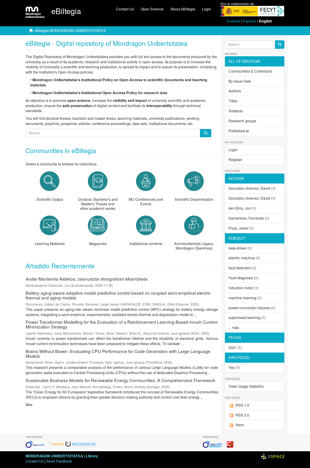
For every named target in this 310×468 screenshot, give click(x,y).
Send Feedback (59, 461)
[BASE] (56, 444)
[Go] (279, 44)
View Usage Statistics (246, 386)
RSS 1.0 (242, 405)
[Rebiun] (230, 444)
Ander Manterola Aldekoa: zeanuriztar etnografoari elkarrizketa (87, 279)
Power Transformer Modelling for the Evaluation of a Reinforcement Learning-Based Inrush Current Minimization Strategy (121, 324)
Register (235, 159)
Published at (239, 130)
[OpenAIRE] (36, 444)
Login (233, 149)
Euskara (233, 21)
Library (92, 455)
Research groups (242, 120)
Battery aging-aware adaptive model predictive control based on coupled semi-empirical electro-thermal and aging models (119, 295)
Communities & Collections (250, 71)
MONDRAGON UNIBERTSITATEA (54, 455)
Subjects (236, 110)
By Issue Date (240, 81)
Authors (235, 90)
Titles (233, 100)
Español (249, 21)
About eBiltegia (182, 9)
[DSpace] (272, 455)
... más (234, 327)
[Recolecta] (81, 444)
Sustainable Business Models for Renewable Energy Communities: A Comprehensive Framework (120, 380)
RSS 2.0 (242, 415)
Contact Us (125, 9)
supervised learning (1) (247, 317)
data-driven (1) (240, 248)
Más (29, 404)
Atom (240, 424)
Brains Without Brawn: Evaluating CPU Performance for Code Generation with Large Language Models (118, 353)
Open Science (152, 9)
